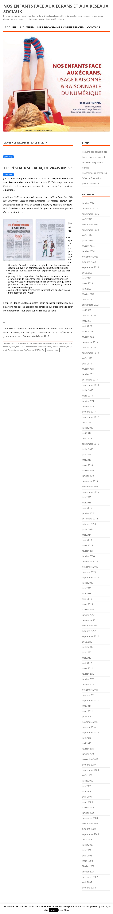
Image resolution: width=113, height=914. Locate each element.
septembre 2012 (90, 636)
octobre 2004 (89, 887)
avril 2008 (87, 855)
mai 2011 (86, 705)
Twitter (10, 350)
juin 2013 (86, 588)
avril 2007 (87, 882)
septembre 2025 (90, 213)
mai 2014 (86, 534)
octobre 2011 (89, 695)
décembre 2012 (90, 620)
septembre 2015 (90, 492)
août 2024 (87, 235)
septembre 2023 (90, 267)
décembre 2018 (90, 379)
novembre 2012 (90, 625)
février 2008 (88, 866)
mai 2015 (86, 502)
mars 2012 (87, 668)
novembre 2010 (90, 721)
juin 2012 (86, 652)
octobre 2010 (89, 727)
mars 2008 (87, 860)
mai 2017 (86, 433)
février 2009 (88, 807)
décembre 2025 (90, 208)
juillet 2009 (87, 780)
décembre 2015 (90, 481)
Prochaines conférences (94, 172)
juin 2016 (86, 454)
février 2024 (88, 245)
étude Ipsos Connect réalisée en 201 (29, 336)
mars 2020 (87, 331)
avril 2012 (87, 663)
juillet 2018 (87, 390)
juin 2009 (86, 786)
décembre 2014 (90, 518)
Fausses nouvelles (51, 343)
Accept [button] (53, 910)
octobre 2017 (89, 411)
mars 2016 (87, 465)
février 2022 (88, 294)
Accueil (11, 27)
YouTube (27, 350)
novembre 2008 (90, 823)
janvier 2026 (88, 203)
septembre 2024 (90, 229)
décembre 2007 (90, 877)
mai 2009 (86, 791)
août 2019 (87, 358)
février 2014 (88, 550)
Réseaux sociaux (59, 346)
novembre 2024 (90, 224)
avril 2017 (87, 438)
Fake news (37, 343)
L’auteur (27, 27)
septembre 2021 (90, 304)
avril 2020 (87, 326)
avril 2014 (87, 540)
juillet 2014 (87, 529)
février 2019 (88, 368)
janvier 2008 (88, 871)
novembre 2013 (90, 566)
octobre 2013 (89, 572)
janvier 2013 (88, 614)
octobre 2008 (89, 828)
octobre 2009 (89, 764)
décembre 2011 (90, 684)
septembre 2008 (90, 834)
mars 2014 (87, 545)
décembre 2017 (90, 406)
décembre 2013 (90, 561)
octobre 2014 (89, 524)
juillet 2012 (87, 646)
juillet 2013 (87, 582)
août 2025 (87, 219)
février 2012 (88, 673)
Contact (93, 27)
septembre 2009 (90, 770)
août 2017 (87, 422)
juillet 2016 (87, 449)
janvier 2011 (88, 716)
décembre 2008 (90, 818)
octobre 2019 (89, 347)
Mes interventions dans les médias (36, 346)
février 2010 (88, 748)
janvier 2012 (88, 679)
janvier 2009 (88, 812)
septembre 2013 (90, 577)
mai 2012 (86, 657)
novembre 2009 (90, 759)
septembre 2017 (90, 417)
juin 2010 (86, 737)
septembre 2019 (90, 352)
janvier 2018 (88, 401)
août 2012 (87, 641)
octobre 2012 (89, 630)
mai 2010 (86, 743)
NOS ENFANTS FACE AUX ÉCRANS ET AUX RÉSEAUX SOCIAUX (55, 8)
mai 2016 (86, 459)
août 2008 (87, 839)
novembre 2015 (90, 486)
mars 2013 (87, 604)
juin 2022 (86, 288)
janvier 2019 (88, 374)
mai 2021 (86, 310)
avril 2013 (87, 598)
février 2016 (88, 470)
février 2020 (88, 336)
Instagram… (16, 346)
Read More (63, 910)
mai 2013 (86, 593)
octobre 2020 (89, 315)
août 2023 (87, 272)
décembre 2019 (90, 342)
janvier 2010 (88, 753)
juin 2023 (86, 278)
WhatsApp (18, 350)
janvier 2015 (88, 513)
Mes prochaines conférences (60, 27)
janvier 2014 (88, 556)
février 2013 (88, 609)
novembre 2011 (90, 689)
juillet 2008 (87, 844)
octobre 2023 (89, 261)
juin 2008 (86, 850)
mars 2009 (87, 802)
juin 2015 (86, 497)
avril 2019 (87, 363)
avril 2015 (87, 508)
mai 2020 (86, 320)
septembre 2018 (90, 385)
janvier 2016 (88, 475)
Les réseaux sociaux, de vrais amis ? (38, 167)
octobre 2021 (89, 299)
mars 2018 (87, 395)
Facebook (28, 343)
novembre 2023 (90, 256)
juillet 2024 (87, 240)
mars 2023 (87, 283)
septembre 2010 (90, 732)
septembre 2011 (90, 700)
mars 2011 (87, 711)
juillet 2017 (87, 427)
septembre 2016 (90, 443)
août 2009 (87, 775)
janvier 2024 (88, 251)
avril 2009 (87, 796)
